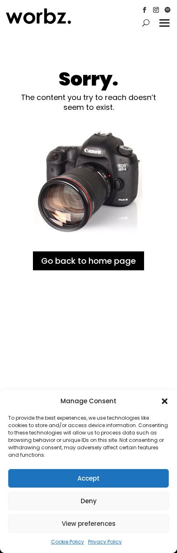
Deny (89, 501)
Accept (88, 478)
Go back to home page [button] (88, 261)
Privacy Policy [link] (105, 541)
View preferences (89, 523)
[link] (38, 22)
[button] (165, 401)
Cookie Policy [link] (67, 541)
